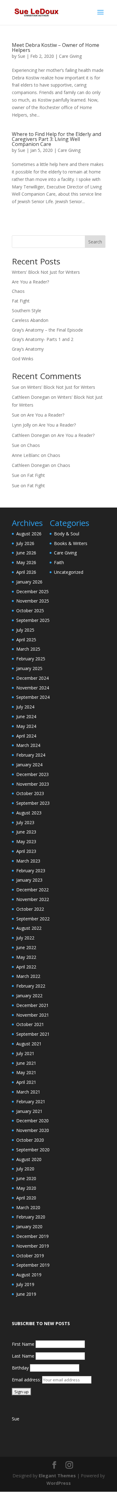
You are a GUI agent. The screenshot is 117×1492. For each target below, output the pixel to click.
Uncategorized (68, 572)
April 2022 (26, 967)
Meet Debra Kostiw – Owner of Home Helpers (55, 47)
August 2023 (28, 813)
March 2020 (28, 1207)
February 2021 (30, 1101)
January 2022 (29, 996)
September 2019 (33, 1265)
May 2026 (26, 562)
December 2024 (32, 678)
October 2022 (30, 909)
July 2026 (25, 543)
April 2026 (26, 572)
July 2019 (25, 1284)
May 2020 (26, 1188)
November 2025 (32, 601)
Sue (21, 56)
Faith (59, 562)
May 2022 (26, 957)
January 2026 (29, 582)
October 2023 (30, 793)
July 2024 (25, 707)
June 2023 (26, 832)
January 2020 (29, 1226)
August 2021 (28, 1044)
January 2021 (29, 1111)
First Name (23, 1344)
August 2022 (28, 928)
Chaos (18, 291)
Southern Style (26, 310)
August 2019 (28, 1275)
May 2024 (26, 726)
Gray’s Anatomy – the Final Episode (47, 330)
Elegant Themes (57, 1476)
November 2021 (32, 1015)
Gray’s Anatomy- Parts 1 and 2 (42, 339)
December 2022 (32, 890)
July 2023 (25, 822)
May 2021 (26, 1072)
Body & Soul (66, 534)
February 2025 (30, 659)
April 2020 (26, 1198)
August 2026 (28, 534)
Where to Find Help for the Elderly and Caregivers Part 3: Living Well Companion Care (56, 139)
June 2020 (26, 1178)
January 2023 (29, 880)
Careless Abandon (30, 320)
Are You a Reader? (30, 282)
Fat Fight (21, 301)
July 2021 (25, 1053)
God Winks (22, 359)
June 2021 (26, 1063)
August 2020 (28, 1159)
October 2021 (30, 1024)
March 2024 (28, 745)
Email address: (27, 1380)
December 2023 (32, 774)
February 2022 (30, 986)
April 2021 (26, 1082)
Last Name (23, 1356)
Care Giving (70, 56)
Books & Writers (70, 543)
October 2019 (30, 1256)
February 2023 (30, 871)
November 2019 (32, 1246)
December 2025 (32, 591)
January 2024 (29, 765)
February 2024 (30, 755)
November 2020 (32, 1130)
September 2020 (33, 1150)
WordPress (58, 1483)
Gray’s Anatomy (28, 349)
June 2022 (26, 947)
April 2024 (26, 736)
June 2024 (26, 716)
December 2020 (32, 1121)
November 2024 (32, 688)
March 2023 (28, 861)
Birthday (20, 1368)
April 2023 (26, 851)
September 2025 (33, 620)
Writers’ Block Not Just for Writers (46, 272)
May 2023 (26, 841)
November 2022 (32, 899)
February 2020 (30, 1217)
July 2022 (25, 938)
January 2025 (29, 668)
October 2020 (30, 1140)
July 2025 (25, 630)
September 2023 (33, 803)
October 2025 (30, 610)
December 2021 (32, 1005)
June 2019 (26, 1294)
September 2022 (33, 919)
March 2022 (28, 976)
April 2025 (26, 640)
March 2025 (28, 649)
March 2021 (28, 1092)
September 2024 (33, 697)
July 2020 (25, 1169)
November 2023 (32, 784)
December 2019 (32, 1236)
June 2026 (26, 553)
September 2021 (33, 1034)
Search (95, 242)
